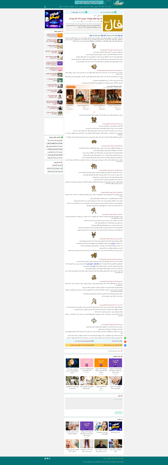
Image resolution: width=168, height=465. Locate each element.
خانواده (91, 6)
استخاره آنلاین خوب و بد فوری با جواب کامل (112, 345)
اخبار (106, 6)
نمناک (109, 6)
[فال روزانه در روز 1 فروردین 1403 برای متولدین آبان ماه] (94, 235)
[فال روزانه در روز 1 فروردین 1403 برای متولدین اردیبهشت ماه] (94, 66)
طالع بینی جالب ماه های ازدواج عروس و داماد (115, 387)
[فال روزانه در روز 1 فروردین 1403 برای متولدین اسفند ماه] (94, 320)
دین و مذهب (66, 6)
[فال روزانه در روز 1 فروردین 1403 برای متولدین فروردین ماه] (94, 46)
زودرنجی (113, 243)
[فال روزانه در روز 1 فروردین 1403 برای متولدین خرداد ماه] (94, 120)
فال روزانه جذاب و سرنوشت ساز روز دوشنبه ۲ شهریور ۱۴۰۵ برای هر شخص (115, 370)
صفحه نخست (121, 458)
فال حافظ (103, 35)
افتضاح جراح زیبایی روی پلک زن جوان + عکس (83, 341)
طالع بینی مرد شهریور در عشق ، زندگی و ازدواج (86, 387)
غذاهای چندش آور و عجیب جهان (115, 450)
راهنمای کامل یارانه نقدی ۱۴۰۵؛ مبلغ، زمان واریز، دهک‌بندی (81, 345)
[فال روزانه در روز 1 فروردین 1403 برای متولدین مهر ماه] (94, 210)
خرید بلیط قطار (51, 171)
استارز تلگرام (49, 168)
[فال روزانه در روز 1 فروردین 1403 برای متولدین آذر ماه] (94, 255)
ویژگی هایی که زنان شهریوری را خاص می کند (72, 387)
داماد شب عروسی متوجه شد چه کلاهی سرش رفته (72, 432)
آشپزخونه (72, 6)
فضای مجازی (90, 264)
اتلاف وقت (96, 264)
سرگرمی (95, 6)
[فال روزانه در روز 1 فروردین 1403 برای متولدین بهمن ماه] (94, 301)
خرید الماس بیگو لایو (116, 341)
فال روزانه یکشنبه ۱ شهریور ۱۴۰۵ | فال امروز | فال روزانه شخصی (101, 370)
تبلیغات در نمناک (106, 458)
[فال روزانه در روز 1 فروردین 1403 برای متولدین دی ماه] (94, 277)
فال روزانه (120, 35)
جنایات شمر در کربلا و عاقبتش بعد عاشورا (54, 143)
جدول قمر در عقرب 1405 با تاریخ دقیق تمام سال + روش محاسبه (72, 371)
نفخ (94, 266)
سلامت (76, 6)
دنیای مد (81, 6)
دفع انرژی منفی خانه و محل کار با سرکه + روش (54, 140)
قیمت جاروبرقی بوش (57, 168)
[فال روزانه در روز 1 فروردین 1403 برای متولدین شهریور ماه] (94, 188)
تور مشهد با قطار (58, 171)
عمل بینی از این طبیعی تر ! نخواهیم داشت (102, 433)
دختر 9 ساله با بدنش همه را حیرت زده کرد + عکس (87, 450)
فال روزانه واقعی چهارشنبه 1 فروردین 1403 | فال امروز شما (85, 18)
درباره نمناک (113, 458)
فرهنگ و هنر (101, 6)
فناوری (60, 6)
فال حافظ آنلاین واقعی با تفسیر (101, 387)
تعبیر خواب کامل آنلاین (57, 165)
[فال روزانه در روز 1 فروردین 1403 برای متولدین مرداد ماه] (94, 166)
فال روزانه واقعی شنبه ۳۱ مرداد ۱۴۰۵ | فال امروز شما (86, 369)
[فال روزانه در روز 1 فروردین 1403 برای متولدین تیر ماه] (94, 142)
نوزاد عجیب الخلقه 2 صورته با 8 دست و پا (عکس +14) (101, 450)
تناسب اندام (86, 6)
